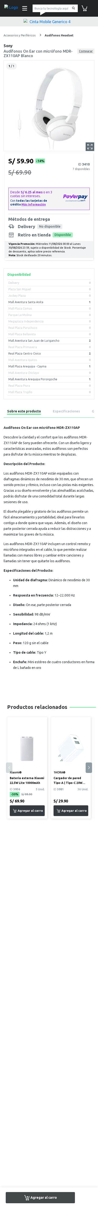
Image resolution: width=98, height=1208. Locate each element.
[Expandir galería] (90, 146)
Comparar (86, 51)
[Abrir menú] (24, 8)
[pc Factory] (11, 8)
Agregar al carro (43, 1197)
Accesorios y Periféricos (20, 35)
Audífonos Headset (59, 35)
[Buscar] (72, 8)
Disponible (62, 235)
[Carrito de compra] (84, 8)
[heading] (24, 412)
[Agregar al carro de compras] (27, 810)
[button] (89, 767)
